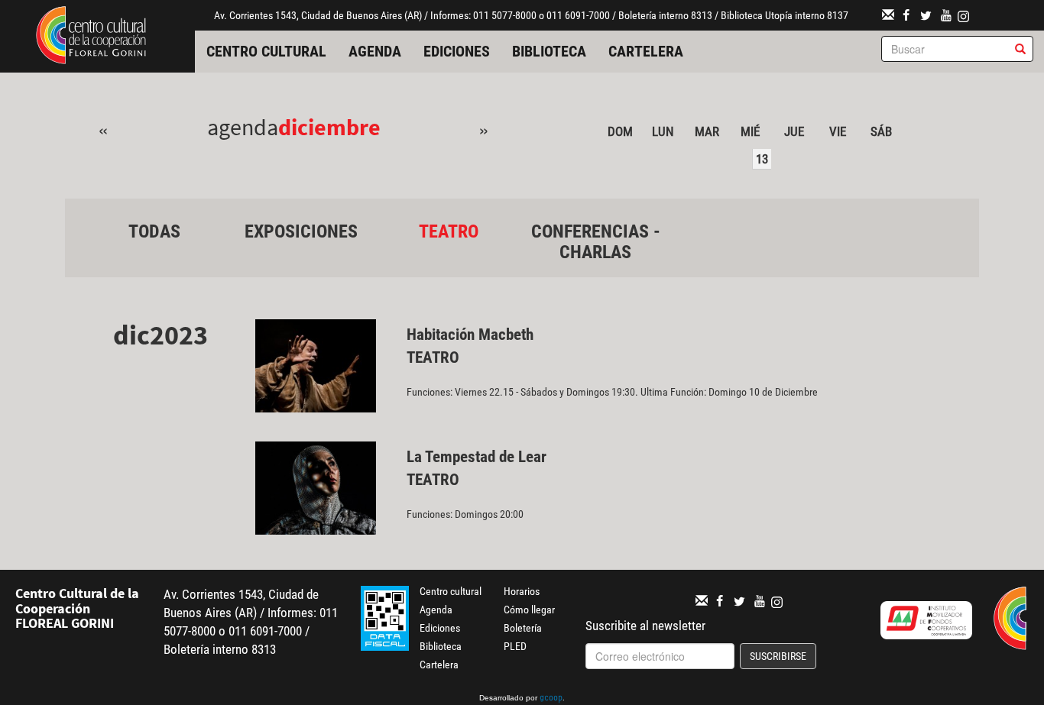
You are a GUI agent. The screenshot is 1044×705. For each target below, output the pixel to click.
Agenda (375, 51)
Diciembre (329, 126)
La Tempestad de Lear (476, 457)
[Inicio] (90, 33)
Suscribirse (778, 656)
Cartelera (645, 51)
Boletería (523, 628)
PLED (515, 646)
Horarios (522, 591)
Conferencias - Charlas (595, 241)
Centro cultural (266, 51)
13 (762, 159)
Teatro (448, 231)
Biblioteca (549, 51)
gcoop (551, 699)
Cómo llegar (529, 609)
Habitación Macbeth (470, 334)
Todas (154, 231)
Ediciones (456, 51)
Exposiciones (301, 231)
